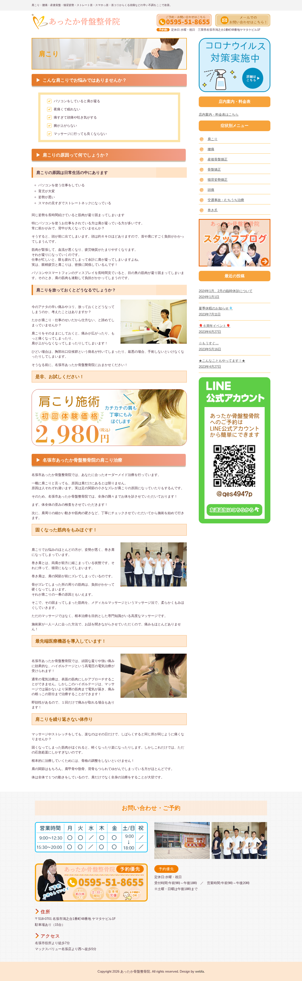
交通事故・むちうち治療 (226, 200)
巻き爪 (213, 210)
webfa (199, 971)
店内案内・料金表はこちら (219, 114)
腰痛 (211, 149)
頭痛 (211, 190)
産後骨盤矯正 (217, 159)
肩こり (213, 139)
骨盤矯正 (214, 169)
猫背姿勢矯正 (217, 179)
